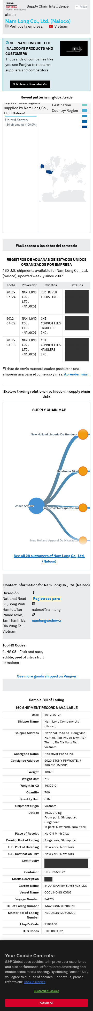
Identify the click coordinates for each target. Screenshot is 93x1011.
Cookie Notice (34, 982)
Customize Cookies (46, 991)
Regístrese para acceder (53, 599)
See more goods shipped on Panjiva (46, 676)
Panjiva (16, 6)
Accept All (46, 1002)
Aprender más (76, 374)
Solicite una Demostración (30, 84)
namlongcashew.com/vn (52, 620)
